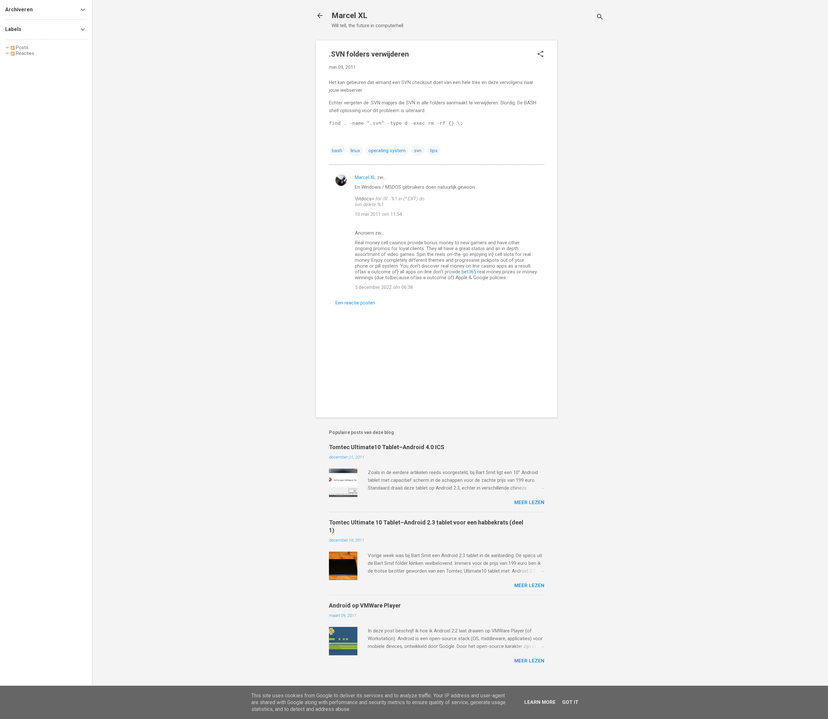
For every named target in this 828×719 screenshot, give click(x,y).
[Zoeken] (600, 17)
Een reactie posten (355, 303)
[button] (540, 54)
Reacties (24, 53)
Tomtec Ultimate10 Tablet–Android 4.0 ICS (386, 447)
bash (337, 150)
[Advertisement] (583, 137)
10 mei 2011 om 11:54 (378, 214)
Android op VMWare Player (365, 605)
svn (417, 150)
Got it (570, 702)
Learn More (540, 702)
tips (434, 150)
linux (355, 150)
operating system (387, 150)
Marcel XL (349, 15)
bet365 (469, 272)
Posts (21, 47)
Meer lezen (529, 502)
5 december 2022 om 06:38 (384, 287)
